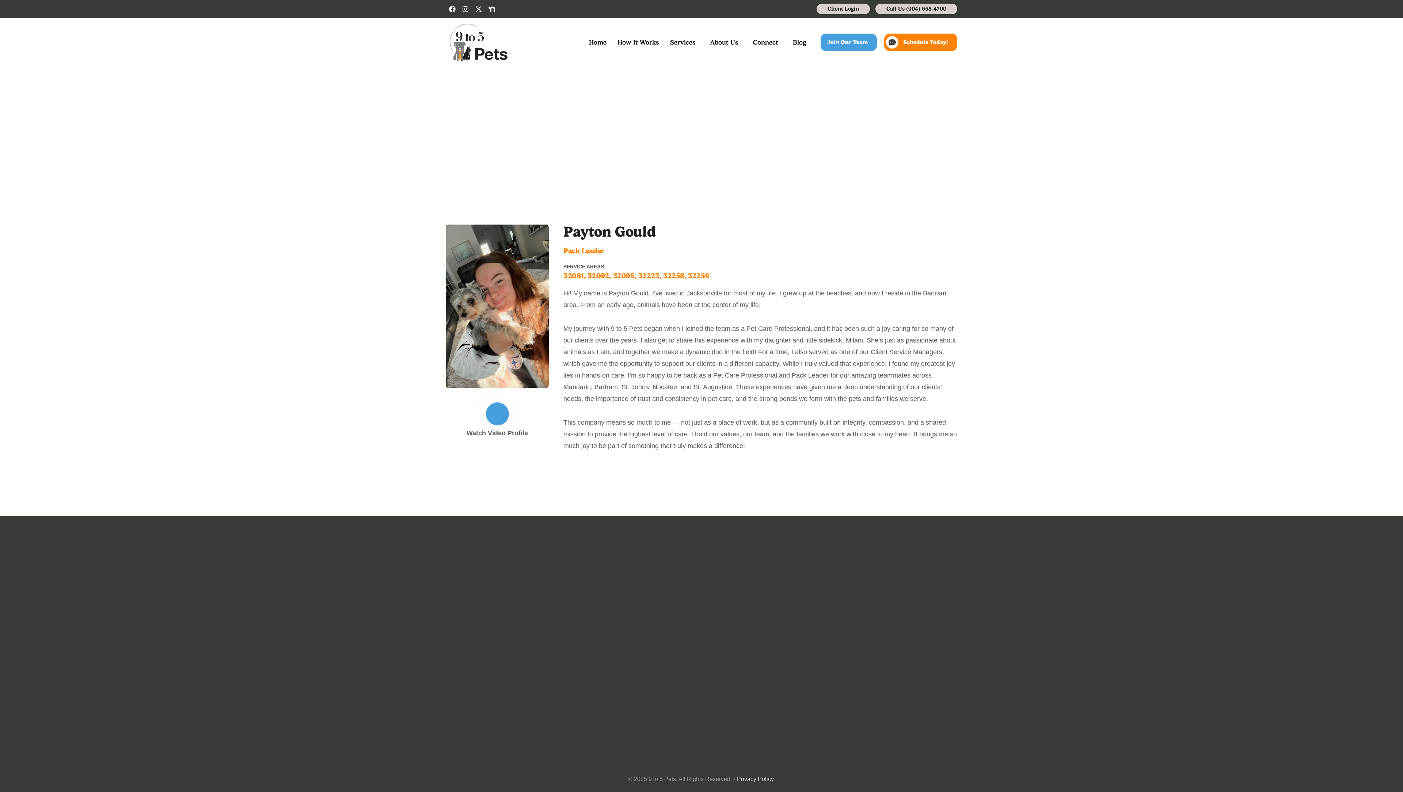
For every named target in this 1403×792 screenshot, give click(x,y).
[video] (497, 413)
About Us (724, 42)
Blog (799, 42)
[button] (685, 42)
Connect (765, 42)
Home (598, 42)
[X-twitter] (478, 9)
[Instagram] (465, 9)
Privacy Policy (755, 779)
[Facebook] (452, 9)
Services (683, 42)
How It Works (638, 42)
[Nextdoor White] (491, 9)
